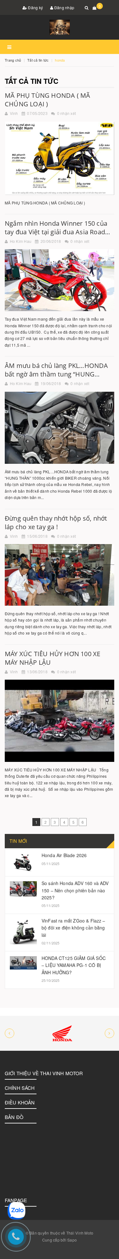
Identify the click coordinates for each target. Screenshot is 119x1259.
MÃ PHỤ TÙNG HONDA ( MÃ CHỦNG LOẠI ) (47, 99)
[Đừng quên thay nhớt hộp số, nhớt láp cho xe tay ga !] (59, 575)
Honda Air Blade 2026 (64, 855)
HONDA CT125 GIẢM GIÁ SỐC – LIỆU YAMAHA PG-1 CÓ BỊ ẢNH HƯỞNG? (74, 965)
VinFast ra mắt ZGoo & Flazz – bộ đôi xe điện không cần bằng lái (73, 927)
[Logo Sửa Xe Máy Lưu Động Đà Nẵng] (59, 27)
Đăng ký (35, 7)
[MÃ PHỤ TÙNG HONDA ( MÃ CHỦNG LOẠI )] (59, 158)
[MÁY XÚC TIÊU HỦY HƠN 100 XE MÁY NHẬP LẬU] (59, 721)
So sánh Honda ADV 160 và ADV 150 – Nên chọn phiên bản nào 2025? (75, 890)
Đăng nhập (64, 7)
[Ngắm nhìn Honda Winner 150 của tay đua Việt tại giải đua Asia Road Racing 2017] (59, 280)
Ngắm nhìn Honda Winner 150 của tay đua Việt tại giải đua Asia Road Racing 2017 (56, 232)
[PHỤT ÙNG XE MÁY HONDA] (59, 1033)
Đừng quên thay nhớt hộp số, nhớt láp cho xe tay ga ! (56, 522)
